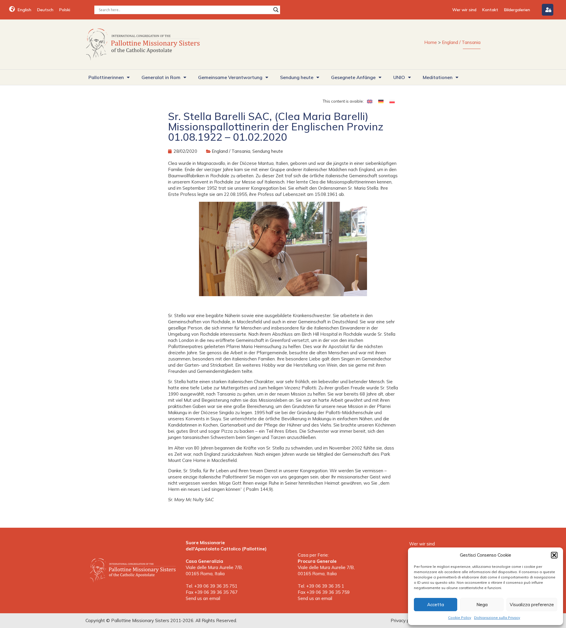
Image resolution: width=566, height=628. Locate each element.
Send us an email (203, 598)
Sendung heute (296, 77)
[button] (554, 555)
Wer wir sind (464, 9)
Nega (482, 604)
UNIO (399, 77)
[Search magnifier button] (276, 10)
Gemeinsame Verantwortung (230, 77)
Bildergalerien (517, 9)
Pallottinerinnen (106, 77)
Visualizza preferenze (532, 604)
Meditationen (438, 77)
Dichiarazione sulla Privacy (497, 617)
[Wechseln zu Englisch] (369, 101)
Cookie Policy (459, 617)
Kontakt (490, 9)
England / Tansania (461, 42)
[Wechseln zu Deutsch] (380, 101)
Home (430, 42)
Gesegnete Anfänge (353, 77)
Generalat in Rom (161, 77)
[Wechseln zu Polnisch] (392, 101)
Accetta (435, 604)
